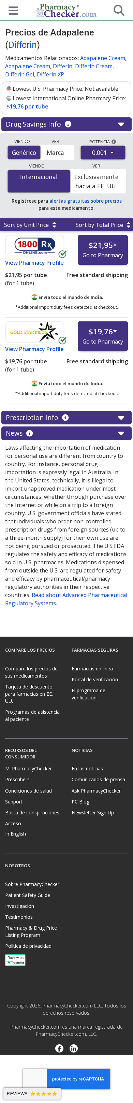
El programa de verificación (88, 694)
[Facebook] (59, 1049)
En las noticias (87, 768)
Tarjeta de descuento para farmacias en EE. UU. (29, 693)
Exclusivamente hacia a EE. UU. (96, 181)
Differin (22, 44)
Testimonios (19, 917)
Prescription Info (33, 417)
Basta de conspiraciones (32, 812)
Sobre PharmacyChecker (32, 884)
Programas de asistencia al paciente (32, 715)
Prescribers (17, 779)
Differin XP (50, 74)
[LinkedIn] (74, 1049)
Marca (55, 152)
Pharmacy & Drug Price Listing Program (31, 931)
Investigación (19, 906)
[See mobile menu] (10, 9)
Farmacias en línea (92, 668)
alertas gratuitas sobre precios (85, 201)
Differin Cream (94, 66)
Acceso (13, 823)
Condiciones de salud (28, 790)
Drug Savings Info (34, 124)
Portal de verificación (95, 679)
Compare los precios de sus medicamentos (31, 672)
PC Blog (80, 801)
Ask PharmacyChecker (96, 790)
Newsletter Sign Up (93, 812)
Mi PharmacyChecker (28, 768)
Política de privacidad (28, 946)
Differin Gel (19, 74)
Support (14, 801)
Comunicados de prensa (98, 779)
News (15, 433)
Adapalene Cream (102, 58)
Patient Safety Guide (27, 895)
